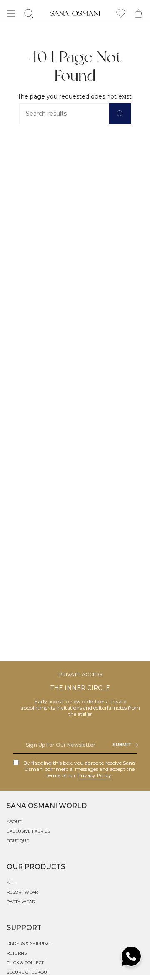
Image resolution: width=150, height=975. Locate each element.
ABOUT (14, 821)
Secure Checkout (28, 972)
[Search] (120, 113)
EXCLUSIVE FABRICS (28, 831)
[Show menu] (10, 13)
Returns (17, 953)
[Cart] (138, 13)
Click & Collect (25, 962)
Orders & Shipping (29, 943)
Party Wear (21, 901)
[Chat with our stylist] (131, 956)
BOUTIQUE (18, 841)
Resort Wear (22, 892)
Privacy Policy (94, 775)
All (11, 882)
